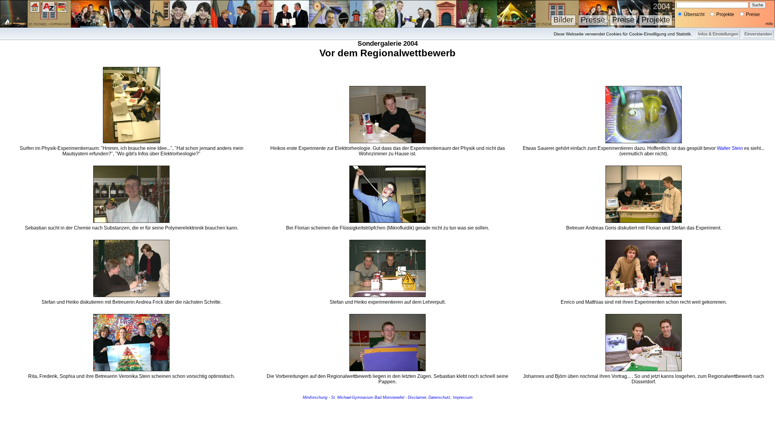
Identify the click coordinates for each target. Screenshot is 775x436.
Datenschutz (439, 397)
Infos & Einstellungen (718, 33)
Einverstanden (758, 33)
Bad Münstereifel (389, 397)
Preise (623, 19)
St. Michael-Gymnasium (352, 397)
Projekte (655, 19)
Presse (593, 19)
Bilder (563, 19)
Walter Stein (730, 148)
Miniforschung (315, 397)
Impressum (463, 397)
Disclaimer (417, 397)
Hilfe (769, 24)
